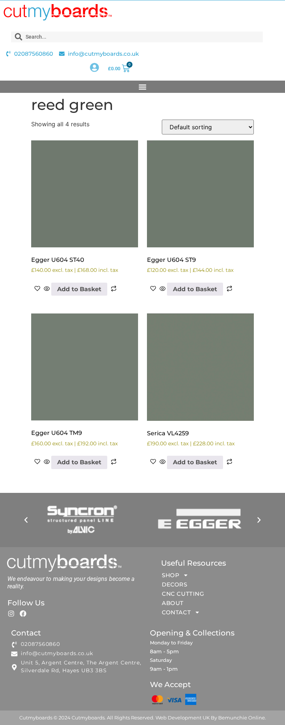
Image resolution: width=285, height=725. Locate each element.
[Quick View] (46, 289)
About (173, 603)
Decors (174, 584)
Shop (170, 575)
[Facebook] (23, 613)
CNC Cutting (183, 593)
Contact (176, 612)
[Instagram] (11, 613)
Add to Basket (79, 289)
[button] (143, 87)
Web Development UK (182, 718)
